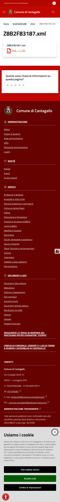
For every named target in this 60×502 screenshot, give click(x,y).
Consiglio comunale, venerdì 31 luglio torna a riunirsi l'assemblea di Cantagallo (29, 346)
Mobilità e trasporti (12, 230)
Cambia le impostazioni (30, 487)
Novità (11, 161)
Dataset (7, 319)
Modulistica (9, 288)
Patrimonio (9, 235)
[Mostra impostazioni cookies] (57, 251)
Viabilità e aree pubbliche (15, 262)
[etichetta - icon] (8, 85)
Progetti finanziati (12, 323)
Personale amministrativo (16, 147)
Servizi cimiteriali (11, 244)
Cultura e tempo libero (14, 208)
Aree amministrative (13, 138)
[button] (53, 12)
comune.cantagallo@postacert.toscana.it (28, 402)
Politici (7, 129)
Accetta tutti (30, 478)
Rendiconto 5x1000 (13, 310)
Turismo (7, 253)
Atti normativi (10, 296)
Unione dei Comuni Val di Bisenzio (16, 3)
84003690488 (20, 23)
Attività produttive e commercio (18, 203)
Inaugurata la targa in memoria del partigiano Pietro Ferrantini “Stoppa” (25, 334)
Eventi (7, 173)
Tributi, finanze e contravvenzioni (19, 248)
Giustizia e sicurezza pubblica (17, 221)
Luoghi (7, 151)
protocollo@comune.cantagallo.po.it (27, 397)
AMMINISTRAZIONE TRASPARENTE (21, 409)
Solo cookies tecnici (30, 469)
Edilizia (7, 212)
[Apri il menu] (4, 12)
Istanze (7, 314)
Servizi (12, 187)
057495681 (13, 391)
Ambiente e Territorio (13, 194)
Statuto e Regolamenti (14, 292)
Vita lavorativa (10, 266)
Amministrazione (17, 122)
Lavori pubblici (10, 226)
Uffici (6, 143)
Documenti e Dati (17, 275)
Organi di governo (12, 134)
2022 (32, 23)
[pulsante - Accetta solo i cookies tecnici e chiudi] (55, 432)
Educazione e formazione (15, 217)
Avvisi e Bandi (10, 177)
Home (6, 23)
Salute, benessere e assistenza (18, 239)
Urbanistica (9, 257)
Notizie (7, 169)
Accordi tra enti (11, 301)
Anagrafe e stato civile (14, 199)
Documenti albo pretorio (15, 283)
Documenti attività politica (16, 305)
